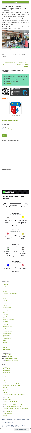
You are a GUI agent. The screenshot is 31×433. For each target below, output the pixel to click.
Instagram (5, 382)
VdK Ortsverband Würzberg (10, 410)
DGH (4, 380)
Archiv (25, 54)
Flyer (4, 303)
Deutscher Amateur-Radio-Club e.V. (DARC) (14, 394)
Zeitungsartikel (6, 349)
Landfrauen (5, 321)
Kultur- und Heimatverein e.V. (11, 401)
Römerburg (5, 330)
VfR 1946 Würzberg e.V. (10, 411)
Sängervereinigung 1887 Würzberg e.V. (13, 404)
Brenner (5, 291)
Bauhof (4, 288)
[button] (6, 92)
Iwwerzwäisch (6, 310)
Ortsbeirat (5, 324)
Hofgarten (5, 309)
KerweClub (5, 314)
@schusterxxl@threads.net (12, 360)
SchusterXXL (10, 356)
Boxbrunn (5, 289)
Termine (5, 390)
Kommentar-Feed (7, 370)
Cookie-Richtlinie (17, 426)
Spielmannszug (6, 337)
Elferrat (5, 296)
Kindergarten (6, 316)
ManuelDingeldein (14, 54)
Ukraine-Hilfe (6, 342)
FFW (4, 302)
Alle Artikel (21, 54)
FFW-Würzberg (7, 399)
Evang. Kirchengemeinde (10, 397)
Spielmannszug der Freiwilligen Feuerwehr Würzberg (16, 408)
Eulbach (5, 300)
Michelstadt (6, 323)
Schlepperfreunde (7, 333)
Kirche (4, 317)
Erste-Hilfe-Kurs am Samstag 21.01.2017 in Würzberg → (23, 64)
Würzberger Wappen (7, 389)
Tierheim (5, 340)
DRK (4, 295)
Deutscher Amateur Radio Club (10, 293)
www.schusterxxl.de (6, 355)
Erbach (4, 298)
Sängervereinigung (7, 331)
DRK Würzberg (7, 396)
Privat (4, 328)
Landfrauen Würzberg (9, 403)
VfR (4, 345)
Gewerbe (4, 56)
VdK (4, 344)
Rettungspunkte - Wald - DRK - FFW (11, 385)
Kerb (4, 312)
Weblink (5, 347)
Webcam (5, 387)
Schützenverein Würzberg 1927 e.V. (12, 406)
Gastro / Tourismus (7, 413)
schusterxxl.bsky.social (11, 358)
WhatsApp (8, 83)
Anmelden (5, 367)
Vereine (5, 392)
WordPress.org (6, 372)
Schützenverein (6, 335)
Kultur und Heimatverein (8, 319)
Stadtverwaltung (7, 338)
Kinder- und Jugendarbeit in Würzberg (11, 383)
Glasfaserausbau (7, 307)
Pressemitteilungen (7, 326)
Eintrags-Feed (6, 369)
